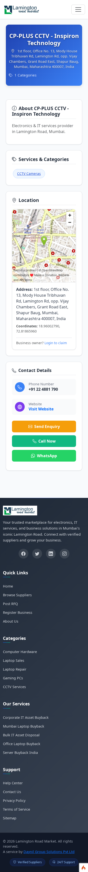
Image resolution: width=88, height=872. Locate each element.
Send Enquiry (47, 426)
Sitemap (9, 818)
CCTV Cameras (29, 173)
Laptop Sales (13, 660)
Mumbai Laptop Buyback (23, 726)
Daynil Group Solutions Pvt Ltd (49, 851)
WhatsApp (47, 455)
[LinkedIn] (51, 554)
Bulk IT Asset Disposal (21, 735)
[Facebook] (23, 554)
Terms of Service (16, 809)
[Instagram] (64, 554)
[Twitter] (37, 554)
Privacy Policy (14, 800)
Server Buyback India (20, 752)
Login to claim (55, 343)
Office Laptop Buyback (21, 743)
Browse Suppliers (17, 595)
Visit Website (41, 409)
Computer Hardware (20, 651)
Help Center (13, 783)
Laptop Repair (14, 669)
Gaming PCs (13, 678)
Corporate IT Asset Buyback (26, 717)
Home (8, 586)
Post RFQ (10, 603)
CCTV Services (14, 686)
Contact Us (12, 791)
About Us (10, 621)
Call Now (47, 441)
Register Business (17, 612)
